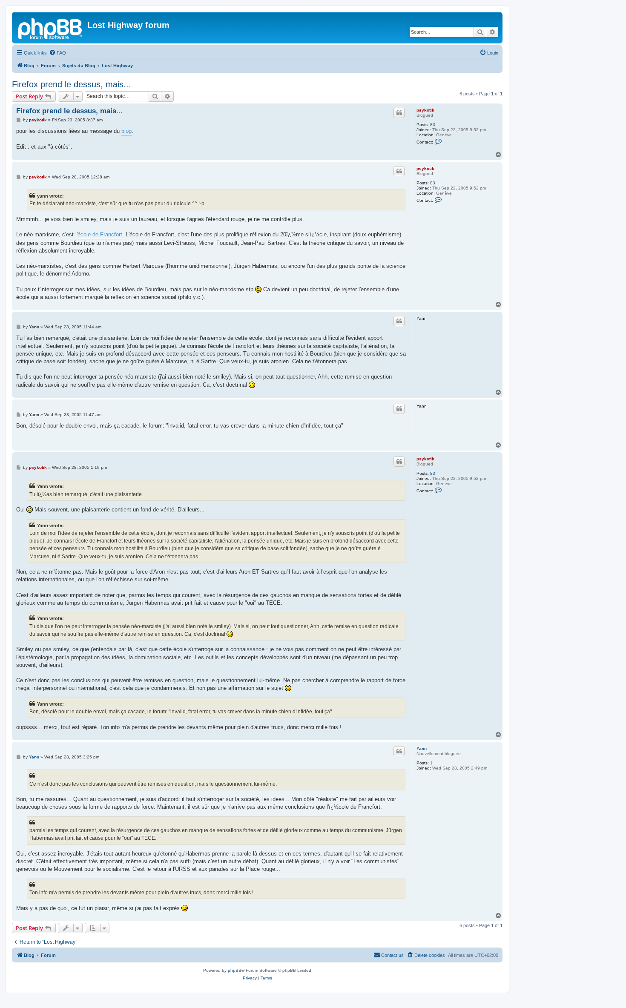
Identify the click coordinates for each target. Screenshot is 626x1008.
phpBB (234, 970)
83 (432, 124)
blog (126, 131)
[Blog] (50, 27)
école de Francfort (100, 234)
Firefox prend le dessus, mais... (71, 84)
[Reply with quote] (399, 113)
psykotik (425, 110)
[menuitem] (57, 53)
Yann (421, 748)
